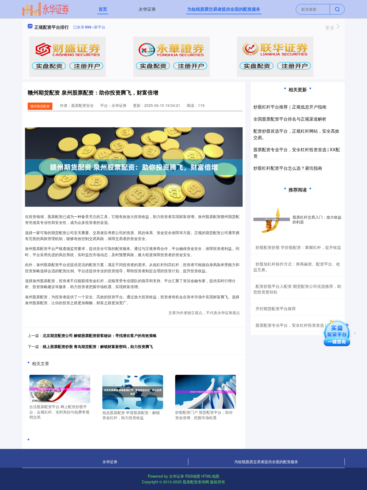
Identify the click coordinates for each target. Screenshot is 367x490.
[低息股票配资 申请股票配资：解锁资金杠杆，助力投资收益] (132, 391)
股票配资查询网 (196, 481)
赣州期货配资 (40, 106)
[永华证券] (45, 8)
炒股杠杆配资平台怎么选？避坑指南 (287, 168)
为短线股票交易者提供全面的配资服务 (223, 9)
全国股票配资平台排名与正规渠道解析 (289, 119)
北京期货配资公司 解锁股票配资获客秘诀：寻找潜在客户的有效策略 (100, 335)
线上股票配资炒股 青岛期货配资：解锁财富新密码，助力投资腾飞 (98, 346)
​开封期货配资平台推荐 (276, 308)
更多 (330, 27)
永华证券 (147, 9)
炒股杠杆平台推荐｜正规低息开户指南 (289, 107)
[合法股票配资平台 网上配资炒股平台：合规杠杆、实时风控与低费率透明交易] (59, 388)
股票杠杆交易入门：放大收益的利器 (317, 219)
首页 (103, 9)
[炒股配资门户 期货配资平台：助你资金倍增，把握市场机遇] (205, 391)
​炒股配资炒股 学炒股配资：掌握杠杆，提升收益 (298, 247)
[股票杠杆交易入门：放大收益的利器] (271, 219)
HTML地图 (210, 476)
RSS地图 (192, 476)
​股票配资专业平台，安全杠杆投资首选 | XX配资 (298, 325)
